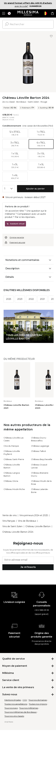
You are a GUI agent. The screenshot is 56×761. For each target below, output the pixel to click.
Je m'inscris (28, 567)
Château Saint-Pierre (14, 459)
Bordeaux (21, 102)
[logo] (28, 13)
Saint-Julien (33, 102)
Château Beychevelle (41, 459)
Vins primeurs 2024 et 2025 (33, 515)
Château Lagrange (40, 446)
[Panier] (52, 13)
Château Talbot (38, 451)
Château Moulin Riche (14, 489)
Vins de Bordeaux (27, 521)
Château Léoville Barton (37, 526)
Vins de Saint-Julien (12, 526)
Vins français (8, 521)
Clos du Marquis (11, 446)
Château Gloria (11, 481)
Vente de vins (9, 515)
